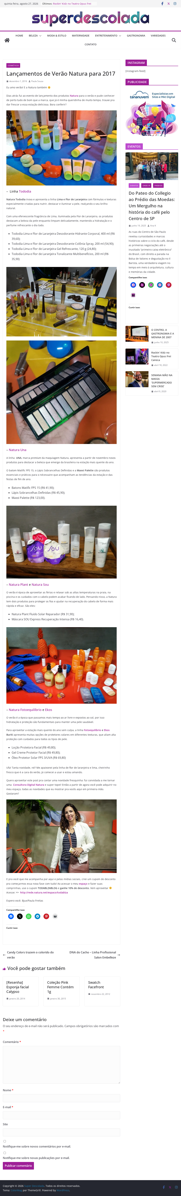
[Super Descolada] (7, 40)
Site (5, 1124)
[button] (40, 35)
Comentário (12, 1042)
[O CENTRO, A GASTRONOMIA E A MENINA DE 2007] (136, 336)
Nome (8, 1090)
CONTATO (91, 44)
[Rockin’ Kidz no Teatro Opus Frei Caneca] (136, 359)
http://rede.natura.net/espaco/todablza (44, 892)
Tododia (25, 191)
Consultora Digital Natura (29, 784)
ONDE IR (146, 185)
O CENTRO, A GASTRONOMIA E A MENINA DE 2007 (162, 333)
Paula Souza (37, 81)
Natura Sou (40, 584)
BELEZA (33, 35)
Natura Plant (18, 584)
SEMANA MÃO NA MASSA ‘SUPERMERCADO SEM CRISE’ (161, 380)
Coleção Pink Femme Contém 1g (60, 987)
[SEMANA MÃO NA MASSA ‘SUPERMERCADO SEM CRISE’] (136, 383)
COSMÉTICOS (13, 65)
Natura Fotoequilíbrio (25, 710)
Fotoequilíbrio (92, 730)
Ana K (153, 225)
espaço (83, 883)
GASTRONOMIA (136, 35)
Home (19, 35)
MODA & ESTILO (56, 35)
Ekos (48, 710)
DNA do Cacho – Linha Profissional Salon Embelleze (92, 954)
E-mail (8, 1107)
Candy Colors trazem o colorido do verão (30, 954)
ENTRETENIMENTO (106, 35)
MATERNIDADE (80, 35)
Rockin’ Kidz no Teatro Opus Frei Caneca (161, 356)
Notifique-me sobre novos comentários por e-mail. (37, 1146)
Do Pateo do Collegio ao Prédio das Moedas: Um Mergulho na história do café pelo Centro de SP (152, 205)
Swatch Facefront (96, 984)
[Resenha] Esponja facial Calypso (17, 987)
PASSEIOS (158, 185)
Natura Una (17, 450)
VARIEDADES (158, 35)
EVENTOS (134, 185)
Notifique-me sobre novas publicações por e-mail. (36, 1158)
